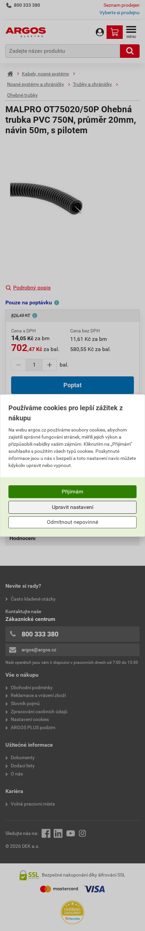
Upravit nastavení (72, 507)
